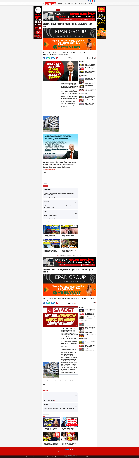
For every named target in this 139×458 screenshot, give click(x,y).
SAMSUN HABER (61, 1)
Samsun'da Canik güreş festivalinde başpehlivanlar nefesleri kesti (68, 236)
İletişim (69, 1)
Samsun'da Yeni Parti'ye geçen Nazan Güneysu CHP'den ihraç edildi (50, 429)
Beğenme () (53, 197)
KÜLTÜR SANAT (91, 3)
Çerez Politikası (80, 451)
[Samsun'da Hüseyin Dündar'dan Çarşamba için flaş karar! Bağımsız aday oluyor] (60, 70)
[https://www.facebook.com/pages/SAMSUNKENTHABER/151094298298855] (88, 1)
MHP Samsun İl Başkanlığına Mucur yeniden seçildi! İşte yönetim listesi (68, 429)
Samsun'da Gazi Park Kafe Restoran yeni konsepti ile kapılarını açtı (69, 251)
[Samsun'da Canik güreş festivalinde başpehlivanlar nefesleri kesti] (69, 229)
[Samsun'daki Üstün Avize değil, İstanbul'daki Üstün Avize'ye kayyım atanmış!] (51, 229)
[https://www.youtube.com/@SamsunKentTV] (92, 1)
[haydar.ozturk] (94, 1)
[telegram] (52, 58)
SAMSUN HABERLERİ (47, 1)
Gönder (46, 185)
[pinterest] (57, 58)
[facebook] (44, 58)
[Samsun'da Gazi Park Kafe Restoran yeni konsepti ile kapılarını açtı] (69, 243)
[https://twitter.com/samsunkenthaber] (90, 1)
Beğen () (48, 197)
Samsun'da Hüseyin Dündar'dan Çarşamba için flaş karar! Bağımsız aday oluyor (64, 7)
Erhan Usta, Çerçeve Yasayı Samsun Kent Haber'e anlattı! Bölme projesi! (69, 443)
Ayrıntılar (107, 456)
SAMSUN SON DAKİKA (54, 1)
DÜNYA (79, 3)
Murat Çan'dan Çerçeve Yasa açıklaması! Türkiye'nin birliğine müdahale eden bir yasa (51, 443)
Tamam (111, 456)
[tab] (45, 172)
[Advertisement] (51, 99)
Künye (66, 1)
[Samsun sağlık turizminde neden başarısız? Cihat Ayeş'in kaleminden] (51, 243)
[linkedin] (54, 58)
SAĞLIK (86, 3)
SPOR (76, 3)
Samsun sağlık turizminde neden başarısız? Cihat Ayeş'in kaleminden (50, 251)
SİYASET (69, 3)
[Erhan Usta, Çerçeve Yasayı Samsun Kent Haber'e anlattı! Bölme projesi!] (69, 436)
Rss (51, 451)
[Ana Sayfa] (43, 7)
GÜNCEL (65, 3)
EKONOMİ (82, 3)
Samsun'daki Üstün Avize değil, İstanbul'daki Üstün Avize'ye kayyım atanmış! (50, 236)
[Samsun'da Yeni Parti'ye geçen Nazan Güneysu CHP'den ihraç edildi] (51, 422)
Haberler (46, 7)
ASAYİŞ (72, 3)
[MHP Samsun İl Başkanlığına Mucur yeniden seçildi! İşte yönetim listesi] (69, 422)
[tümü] (95, 3)
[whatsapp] (49, 58)
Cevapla (45, 197)
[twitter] (47, 58)
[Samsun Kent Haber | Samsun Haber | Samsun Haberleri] (50, 3)
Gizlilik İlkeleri (85, 451)
